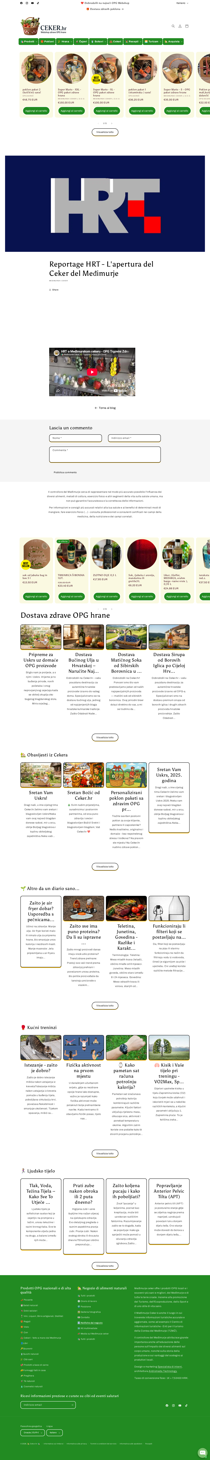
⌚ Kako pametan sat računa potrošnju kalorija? (126, 1076)
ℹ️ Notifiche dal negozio (90, 1323)
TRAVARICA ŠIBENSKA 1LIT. (71, 576)
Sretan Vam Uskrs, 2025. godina (169, 775)
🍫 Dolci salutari (28, 1311)
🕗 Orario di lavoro (87, 1301)
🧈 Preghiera (27, 1376)
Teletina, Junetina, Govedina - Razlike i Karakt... (126, 937)
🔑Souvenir (26, 1348)
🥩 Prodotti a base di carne (34, 1365)
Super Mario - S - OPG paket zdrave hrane (177, 91)
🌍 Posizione (84, 1306)
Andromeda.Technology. (163, 1371)
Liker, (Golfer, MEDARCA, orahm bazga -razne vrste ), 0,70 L (176, 579)
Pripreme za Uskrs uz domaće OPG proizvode (41, 660)
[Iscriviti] (72, 1405)
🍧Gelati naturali (29, 1305)
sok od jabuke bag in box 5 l (35, 576)
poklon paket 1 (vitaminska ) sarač (140, 91)
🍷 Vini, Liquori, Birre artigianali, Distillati (41, 1316)
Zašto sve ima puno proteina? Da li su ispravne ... (83, 934)
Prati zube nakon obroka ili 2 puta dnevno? (83, 1194)
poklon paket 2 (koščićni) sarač (32, 91)
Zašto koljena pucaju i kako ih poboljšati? (126, 1191)
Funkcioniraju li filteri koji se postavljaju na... (169, 931)
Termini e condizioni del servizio (103, 1444)
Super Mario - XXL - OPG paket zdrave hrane (69, 92)
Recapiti (148, 1444)
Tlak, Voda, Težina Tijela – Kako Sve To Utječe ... (41, 1194)
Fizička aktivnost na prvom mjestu (83, 1070)
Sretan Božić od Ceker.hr (83, 795)
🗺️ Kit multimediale (87, 1328)
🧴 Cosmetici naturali (31, 1386)
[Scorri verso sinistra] (98, 123)
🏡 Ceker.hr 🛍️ (33, 1444)
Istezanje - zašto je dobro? (40, 1067)
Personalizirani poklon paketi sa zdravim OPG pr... (126, 801)
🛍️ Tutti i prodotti (86, 1296)
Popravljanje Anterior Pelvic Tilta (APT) (169, 1191)
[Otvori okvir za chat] (203, 1453)
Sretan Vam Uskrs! (41, 795)
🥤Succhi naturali (29, 1354)
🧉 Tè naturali (27, 1381)
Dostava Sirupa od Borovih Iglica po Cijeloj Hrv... (169, 663)
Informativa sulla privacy (77, 1444)
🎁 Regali (25, 1321)
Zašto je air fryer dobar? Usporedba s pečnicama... (41, 911)
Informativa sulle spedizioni (131, 1444)
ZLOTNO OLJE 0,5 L (104, 575)
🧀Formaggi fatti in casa (33, 1370)
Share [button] (55, 290)
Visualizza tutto (105, 132)
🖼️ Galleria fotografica (89, 1312)
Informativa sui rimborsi (53, 1444)
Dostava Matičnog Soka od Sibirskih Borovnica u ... (126, 663)
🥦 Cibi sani (26, 1359)
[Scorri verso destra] (111, 123)
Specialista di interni (170, 1366)
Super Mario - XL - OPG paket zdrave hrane (104, 92)
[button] (28, 41)
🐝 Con (24, 1332)
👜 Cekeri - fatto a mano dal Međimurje (40, 1338)
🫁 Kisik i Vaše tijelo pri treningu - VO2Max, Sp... (169, 1073)
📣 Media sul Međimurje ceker (93, 1334)
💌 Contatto (83, 1317)
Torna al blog (107, 407)
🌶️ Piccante (26, 1300)
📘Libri (24, 1343)
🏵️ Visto (24, 1327)
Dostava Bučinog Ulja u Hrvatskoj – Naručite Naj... (83, 663)
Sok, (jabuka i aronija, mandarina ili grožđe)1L (142, 578)
